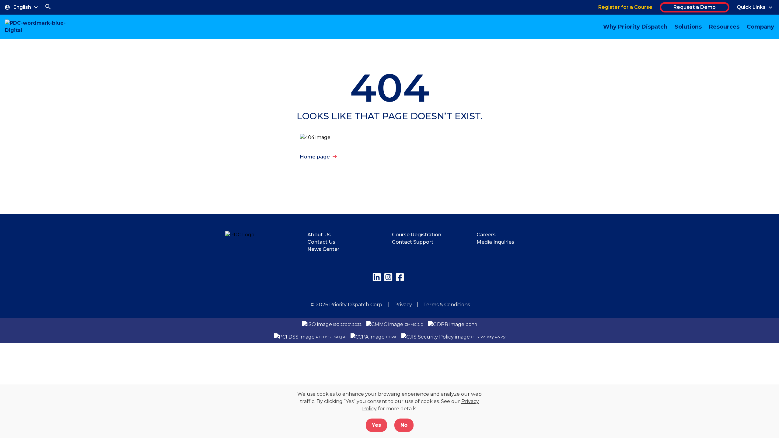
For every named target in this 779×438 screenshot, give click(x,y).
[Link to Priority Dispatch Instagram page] (388, 277)
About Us (319, 235)
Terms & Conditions (446, 305)
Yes (376, 425)
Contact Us (321, 242)
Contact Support (412, 242)
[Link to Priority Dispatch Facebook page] (399, 277)
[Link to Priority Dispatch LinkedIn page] (376, 277)
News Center (323, 249)
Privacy (403, 305)
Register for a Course (625, 7)
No (403, 425)
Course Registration (416, 235)
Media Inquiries (495, 242)
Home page (315, 157)
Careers (486, 235)
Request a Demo (694, 7)
